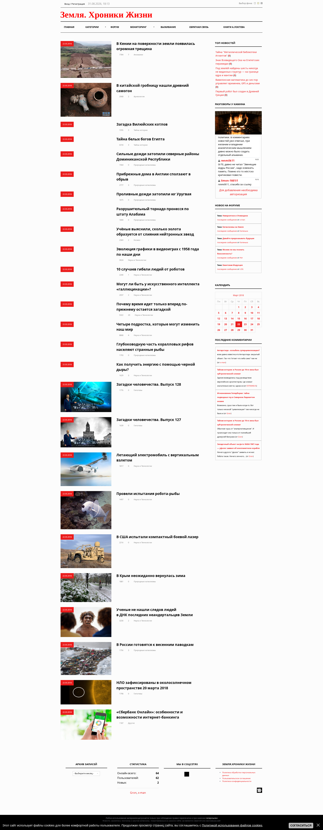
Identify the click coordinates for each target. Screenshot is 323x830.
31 (251, 330)
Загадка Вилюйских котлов (142, 124)
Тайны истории (141, 130)
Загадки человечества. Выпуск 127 (148, 419)
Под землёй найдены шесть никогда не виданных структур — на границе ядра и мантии (237, 72)
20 (129, 315)
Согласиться (301, 825)
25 (258, 324)
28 (232, 330)
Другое (131, 723)
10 (251, 312)
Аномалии (138, 54)
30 (245, 330)
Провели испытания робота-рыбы (148, 493)
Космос (137, 240)
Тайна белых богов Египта (140, 139)
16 (245, 318)
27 (225, 330)
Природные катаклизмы (145, 165)
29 (238, 330)
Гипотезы (138, 390)
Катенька (244, 231)
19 (218, 324)
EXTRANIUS (251, 386)
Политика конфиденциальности (236, 781)
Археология (139, 96)
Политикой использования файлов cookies (232, 825)
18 (258, 318)
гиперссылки (212, 818)
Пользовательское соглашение (236, 778)
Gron (229, 413)
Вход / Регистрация (74, 3)
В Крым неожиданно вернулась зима (150, 575)
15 (238, 318)
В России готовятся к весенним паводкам (155, 644)
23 (245, 324)
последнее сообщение (227, 220)
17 (251, 318)
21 (232, 324)
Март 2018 (238, 295)
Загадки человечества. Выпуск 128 (148, 384)
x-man (242, 220)
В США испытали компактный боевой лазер (157, 536)
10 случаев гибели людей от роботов (150, 269)
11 (258, 312)
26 (218, 330)
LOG (241, 269)
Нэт (241, 258)
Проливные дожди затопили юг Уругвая (153, 194)
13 (225, 318)
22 (238, 324)
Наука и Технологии (137, 260)
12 (218, 318)
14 (232, 318)
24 (251, 324)
